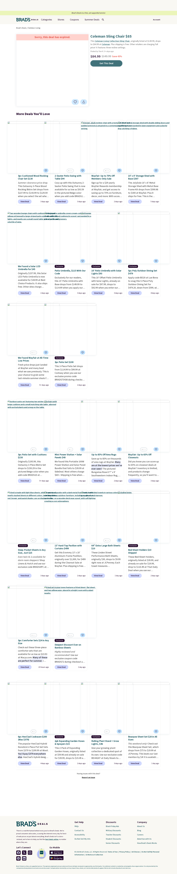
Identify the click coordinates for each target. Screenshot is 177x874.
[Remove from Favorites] (75, 102)
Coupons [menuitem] (74, 19)
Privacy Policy (124, 852)
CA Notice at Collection (94, 855)
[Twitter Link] (24, 852)
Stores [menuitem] (61, 19)
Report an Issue (88, 777)
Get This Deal (106, 63)
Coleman (106, 44)
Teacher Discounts (113, 835)
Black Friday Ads (112, 826)
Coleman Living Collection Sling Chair (112, 41)
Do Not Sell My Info (82, 839)
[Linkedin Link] (24, 858)
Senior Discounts (113, 843)
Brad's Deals (21, 28)
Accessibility (80, 835)
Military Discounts (113, 830)
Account (156, 19)
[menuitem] (92, 19)
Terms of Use (113, 852)
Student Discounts (113, 839)
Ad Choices (136, 852)
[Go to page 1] (68, 170)
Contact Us (79, 830)
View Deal (25, 201)
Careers (140, 835)
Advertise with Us (144, 839)
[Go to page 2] (70, 170)
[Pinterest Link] (18, 858)
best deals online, (52, 839)
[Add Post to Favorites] (45, 352)
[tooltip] (75, 102)
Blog (139, 830)
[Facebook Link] (18, 852)
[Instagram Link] (30, 852)
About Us (141, 826)
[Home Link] (28, 20)
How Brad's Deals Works (147, 843)
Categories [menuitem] (46, 19)
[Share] (83, 102)
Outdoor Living (34, 28)
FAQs (77, 826)
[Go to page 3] (71, 170)
